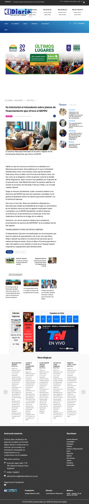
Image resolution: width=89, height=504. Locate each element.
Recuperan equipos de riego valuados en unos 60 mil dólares (29, 2)
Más (6, 29)
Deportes (34, 23)
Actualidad (70, 442)
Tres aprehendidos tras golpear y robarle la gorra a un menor (76, 125)
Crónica (56, 319)
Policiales (72, 109)
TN (37, 319)
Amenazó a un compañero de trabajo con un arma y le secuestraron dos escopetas (76, 115)
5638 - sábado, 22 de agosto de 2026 (74, 494)
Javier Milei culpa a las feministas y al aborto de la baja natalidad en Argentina (75, 136)
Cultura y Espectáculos (75, 449)
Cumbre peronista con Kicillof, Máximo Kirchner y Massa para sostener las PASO (48, 294)
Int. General (15, 23)
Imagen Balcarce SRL (32, 493)
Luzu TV (69, 319)
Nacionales (45, 23)
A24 (63, 319)
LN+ (43, 319)
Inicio (6, 23)
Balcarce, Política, (20, 252)
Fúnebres (70, 463)
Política (30, 100)
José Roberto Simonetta (54, 493)
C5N (49, 319)
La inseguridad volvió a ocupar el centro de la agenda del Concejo (31, 290)
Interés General (72, 439)
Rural (25, 23)
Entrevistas (71, 458)
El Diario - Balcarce (14, 100)
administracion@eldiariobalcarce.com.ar (22, 476)
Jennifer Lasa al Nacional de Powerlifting (74, 145)
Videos (69, 460)
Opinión (69, 456)
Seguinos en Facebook (14, 482)
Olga (75, 319)
